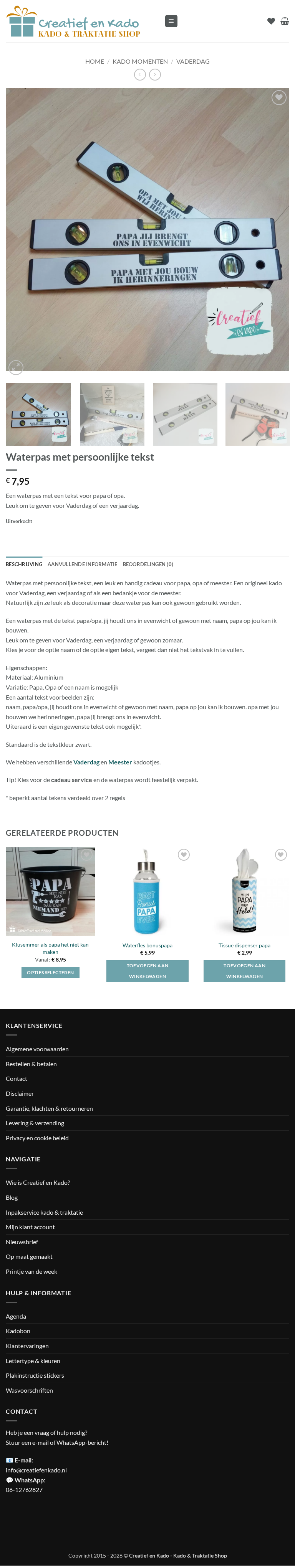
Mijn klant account (30, 1227)
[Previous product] (155, 75)
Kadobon (18, 1331)
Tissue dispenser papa (244, 945)
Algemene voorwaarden (37, 1049)
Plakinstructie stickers (35, 1375)
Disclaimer (20, 1093)
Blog (12, 1197)
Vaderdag (193, 61)
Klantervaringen (27, 1345)
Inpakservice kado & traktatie (44, 1212)
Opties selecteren (50, 972)
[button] (171, 21)
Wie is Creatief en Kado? (38, 1182)
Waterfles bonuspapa (147, 945)
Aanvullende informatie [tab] (83, 564)
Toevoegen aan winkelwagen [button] (148, 971)
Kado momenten (140, 61)
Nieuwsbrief (22, 1241)
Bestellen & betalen (31, 1063)
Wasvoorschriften (29, 1390)
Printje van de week (31, 1271)
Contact (16, 1078)
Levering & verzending (35, 1122)
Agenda (16, 1316)
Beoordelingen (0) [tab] (148, 564)
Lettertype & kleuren (33, 1360)
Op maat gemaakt (29, 1256)
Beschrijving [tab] (24, 564)
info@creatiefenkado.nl (36, 1470)
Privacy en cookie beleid (37, 1137)
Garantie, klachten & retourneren (49, 1108)
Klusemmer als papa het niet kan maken (50, 948)
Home (94, 61)
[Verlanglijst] (271, 21)
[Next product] (140, 75)
